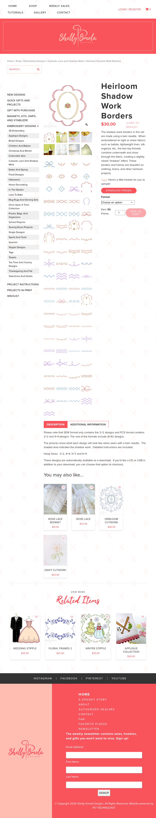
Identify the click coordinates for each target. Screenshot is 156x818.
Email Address (75, 747)
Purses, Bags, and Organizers (18, 215)
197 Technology (103, 807)
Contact (63, 12)
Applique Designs (18, 135)
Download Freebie (119, 190)
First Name (72, 761)
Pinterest (94, 678)
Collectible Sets (17, 155)
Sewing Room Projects (21, 227)
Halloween (14, 179)
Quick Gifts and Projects (18, 102)
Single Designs (17, 232)
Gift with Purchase (21, 110)
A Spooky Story (93, 699)
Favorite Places (93, 724)
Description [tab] (55, 424)
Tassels (12, 257)
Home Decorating (18, 184)
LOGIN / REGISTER (129, 9)
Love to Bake (16, 194)
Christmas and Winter (20, 150)
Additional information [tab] (88, 424)
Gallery (40, 12)
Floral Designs (16, 174)
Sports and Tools (18, 237)
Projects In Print (19, 290)
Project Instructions (23, 284)
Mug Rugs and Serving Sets (23, 199)
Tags (11, 252)
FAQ (82, 719)
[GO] (38, 69)
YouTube (119, 678)
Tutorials (15, 12)
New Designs (16, 94)
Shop (33, 6)
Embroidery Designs (34, 61)
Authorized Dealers (97, 709)
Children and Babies (20, 145)
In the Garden (16, 189)
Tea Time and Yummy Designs (20, 264)
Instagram (43, 678)
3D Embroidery (17, 130)
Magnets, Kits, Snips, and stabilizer (21, 118)
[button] (136, 125)
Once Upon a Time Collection (19, 206)
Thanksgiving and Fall (20, 271)
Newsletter (89, 729)
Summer (13, 242)
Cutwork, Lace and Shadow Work (66, 61)
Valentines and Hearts (20, 276)
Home (12, 6)
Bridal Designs (16, 140)
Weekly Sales (59, 6)
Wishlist (13, 296)
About (84, 704)
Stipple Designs (17, 247)
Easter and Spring (18, 169)
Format (105, 197)
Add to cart (135, 213)
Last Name (72, 776)
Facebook (69, 678)
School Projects (17, 222)
